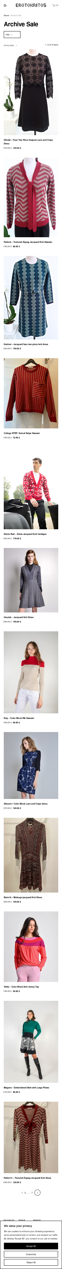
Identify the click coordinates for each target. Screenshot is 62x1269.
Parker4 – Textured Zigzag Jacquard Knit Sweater (28, 241)
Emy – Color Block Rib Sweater (19, 718)
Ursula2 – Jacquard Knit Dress (19, 617)
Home (6, 15)
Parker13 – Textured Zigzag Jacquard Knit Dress (27, 1177)
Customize (31, 1254)
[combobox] (10, 45)
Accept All (31, 1246)
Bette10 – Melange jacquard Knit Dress (23, 897)
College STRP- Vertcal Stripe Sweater (22, 433)
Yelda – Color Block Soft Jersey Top (21, 986)
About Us (37, 1220)
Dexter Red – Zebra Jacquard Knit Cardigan (25, 533)
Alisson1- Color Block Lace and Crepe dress (25, 803)
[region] (31, 1245)
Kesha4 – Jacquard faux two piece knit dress (26, 344)
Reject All (31, 1262)
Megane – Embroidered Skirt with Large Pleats (26, 1087)
